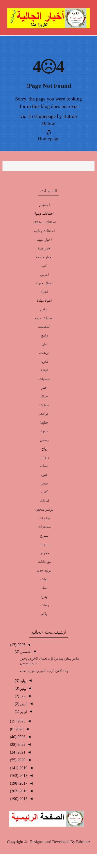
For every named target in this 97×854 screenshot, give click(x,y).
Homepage (48, 138)
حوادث (44, 413)
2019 (22, 768)
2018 (22, 775)
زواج (44, 448)
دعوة (44, 431)
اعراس (44, 274)
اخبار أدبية (44, 239)
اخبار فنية (44, 248)
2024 (18, 729)
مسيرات (44, 544)
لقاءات (44, 500)
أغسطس (25, 651)
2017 (22, 783)
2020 (20, 760)
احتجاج (44, 204)
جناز (44, 387)
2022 (20, 744)
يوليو (22, 680)
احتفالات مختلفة (44, 222)
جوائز (44, 396)
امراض (44, 309)
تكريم (44, 361)
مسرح (44, 535)
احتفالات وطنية (44, 231)
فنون (44, 474)
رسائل (44, 439)
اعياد (44, 291)
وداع (44, 596)
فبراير (23, 711)
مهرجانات (44, 561)
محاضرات (44, 526)
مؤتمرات (44, 518)
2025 (20, 721)
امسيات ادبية (44, 318)
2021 (20, 752)
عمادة (44, 466)
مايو (22, 696)
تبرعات (44, 352)
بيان (44, 344)
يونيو (22, 688)
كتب (44, 492)
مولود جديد (44, 570)
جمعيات (44, 379)
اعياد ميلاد (44, 300)
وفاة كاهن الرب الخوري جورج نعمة (43, 670)
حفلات (44, 405)
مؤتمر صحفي (44, 509)
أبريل (23, 704)
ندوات (44, 579)
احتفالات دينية (44, 213)
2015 (22, 799)
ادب (44, 265)
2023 (20, 737)
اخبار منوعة (44, 257)
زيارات (44, 457)
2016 (22, 791)
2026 (20, 645)
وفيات (44, 605)
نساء (44, 587)
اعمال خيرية (44, 283)
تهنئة (44, 370)
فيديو (44, 483)
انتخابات (44, 326)
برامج (44, 335)
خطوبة (44, 422)
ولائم (44, 614)
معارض (44, 553)
